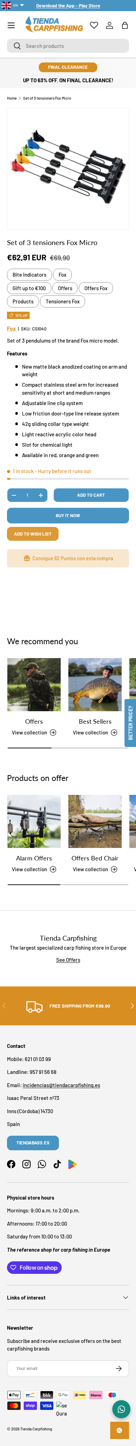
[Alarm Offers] (34, 821)
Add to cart (91, 495)
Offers (65, 288)
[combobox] (68, 46)
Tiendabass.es (33, 1142)
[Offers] (34, 684)
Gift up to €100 (29, 288)
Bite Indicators (29, 274)
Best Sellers (95, 721)
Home (12, 98)
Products (23, 301)
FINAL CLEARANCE (68, 67)
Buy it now (68, 515)
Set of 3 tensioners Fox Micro (47, 98)
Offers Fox (95, 288)
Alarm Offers (34, 858)
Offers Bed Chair (95, 858)
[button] (125, 25)
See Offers (68, 960)
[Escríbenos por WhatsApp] (121, 1409)
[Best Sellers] (95, 684)
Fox (62, 274)
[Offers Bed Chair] (95, 821)
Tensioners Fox (63, 301)
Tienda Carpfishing (36, 1429)
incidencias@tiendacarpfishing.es (61, 1085)
